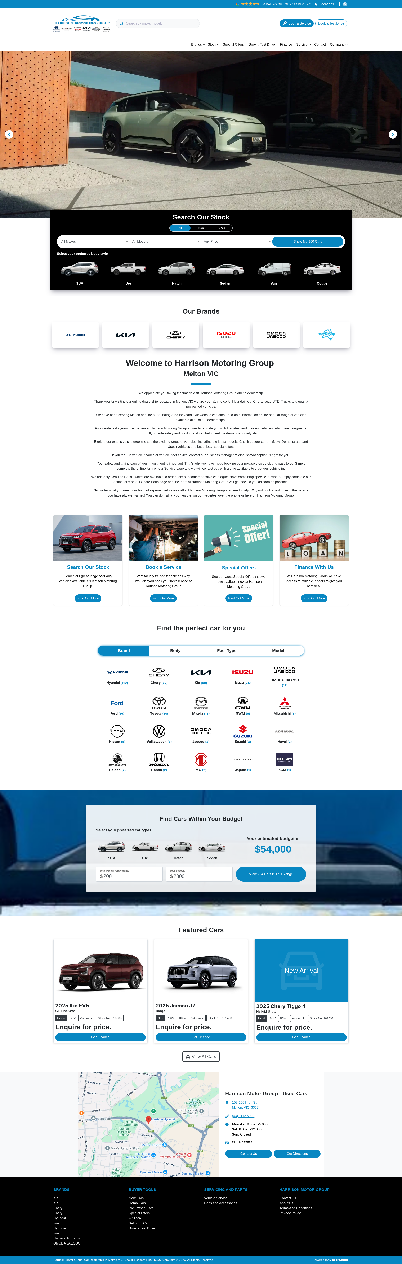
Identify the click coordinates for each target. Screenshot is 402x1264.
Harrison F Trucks (66, 1238)
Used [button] (222, 228)
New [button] (201, 228)
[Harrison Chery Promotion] (201, 134)
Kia (55, 1198)
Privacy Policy (290, 1213)
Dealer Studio (339, 1260)
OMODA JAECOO (66, 1243)
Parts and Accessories (220, 1203)
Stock (212, 44)
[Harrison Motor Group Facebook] (340, 4)
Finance (286, 44)
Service (302, 44)
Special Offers (233, 44)
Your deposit (177, 870)
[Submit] (121, 23)
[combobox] (158, 23)
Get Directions (297, 1153)
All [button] (180, 228)
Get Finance (100, 1037)
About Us (286, 1203)
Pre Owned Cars (141, 1208)
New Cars (136, 1198)
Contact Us (248, 1153)
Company (337, 44)
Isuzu (57, 1223)
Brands (196, 44)
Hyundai (59, 1218)
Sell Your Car (139, 1223)
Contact (320, 44)
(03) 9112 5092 (243, 1116)
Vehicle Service (215, 1198)
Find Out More (88, 598)
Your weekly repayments (114, 870)
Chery (57, 1208)
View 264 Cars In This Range (271, 874)
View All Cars (204, 1056)
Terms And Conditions (296, 1208)
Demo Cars (137, 1203)
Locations (327, 4)
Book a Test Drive (262, 44)
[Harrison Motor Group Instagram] (346, 4)
